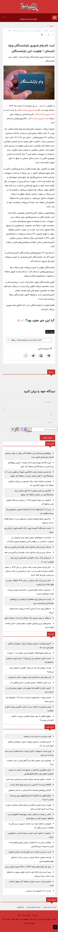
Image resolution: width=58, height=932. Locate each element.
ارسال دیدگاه (47, 437)
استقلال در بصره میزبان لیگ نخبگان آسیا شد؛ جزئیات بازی (27, 618)
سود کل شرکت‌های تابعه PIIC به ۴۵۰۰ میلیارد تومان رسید (28, 866)
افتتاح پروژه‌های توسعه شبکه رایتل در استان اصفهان (29, 790)
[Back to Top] (55, 927)
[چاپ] (41, 34)
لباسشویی (20, 907)
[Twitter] (33, 356)
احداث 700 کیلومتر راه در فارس (38, 891)
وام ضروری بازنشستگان (27, 110)
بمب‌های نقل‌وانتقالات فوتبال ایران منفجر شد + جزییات (29, 653)
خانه (51, 26)
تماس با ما (26, 915)
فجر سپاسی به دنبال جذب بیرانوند (37, 736)
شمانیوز (42, 106)
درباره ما (35, 915)
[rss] (19, 915)
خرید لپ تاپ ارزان (50, 907)
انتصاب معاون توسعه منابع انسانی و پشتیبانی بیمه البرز (28, 779)
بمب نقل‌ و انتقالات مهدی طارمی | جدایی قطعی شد (30, 682)
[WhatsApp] (41, 356)
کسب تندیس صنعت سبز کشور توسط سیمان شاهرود (29, 852)
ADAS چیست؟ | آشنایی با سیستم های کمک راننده (30, 784)
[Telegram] (49, 356)
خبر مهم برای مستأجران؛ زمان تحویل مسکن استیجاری (29, 677)
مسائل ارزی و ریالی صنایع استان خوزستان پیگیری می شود (27, 547)
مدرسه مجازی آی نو (33, 907)
